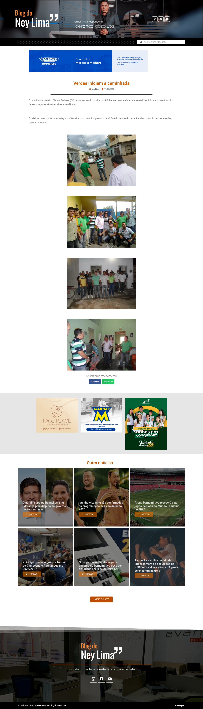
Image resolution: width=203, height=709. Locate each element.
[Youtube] (167, 19)
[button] (95, 381)
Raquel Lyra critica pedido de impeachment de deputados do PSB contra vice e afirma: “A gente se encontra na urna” (156, 565)
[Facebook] (161, 19)
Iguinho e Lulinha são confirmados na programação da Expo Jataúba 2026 (101, 506)
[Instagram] (155, 19)
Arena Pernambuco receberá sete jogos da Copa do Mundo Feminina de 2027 (157, 506)
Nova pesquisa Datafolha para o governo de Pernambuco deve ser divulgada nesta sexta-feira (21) (100, 565)
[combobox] (161, 42)
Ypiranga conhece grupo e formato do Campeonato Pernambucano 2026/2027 (45, 565)
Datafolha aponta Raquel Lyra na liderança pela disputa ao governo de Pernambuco (44, 506)
